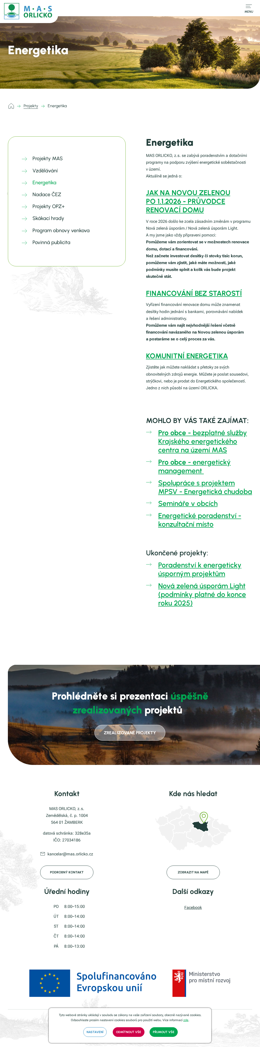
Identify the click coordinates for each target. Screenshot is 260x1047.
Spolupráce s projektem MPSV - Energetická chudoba (205, 487)
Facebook (193, 907)
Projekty (31, 105)
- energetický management (194, 466)
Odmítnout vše (128, 1032)
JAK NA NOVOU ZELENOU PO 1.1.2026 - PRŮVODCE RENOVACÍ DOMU (188, 201)
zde (185, 1020)
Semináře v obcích (188, 503)
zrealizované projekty (130, 732)
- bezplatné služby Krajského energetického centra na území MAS (202, 441)
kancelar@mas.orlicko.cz (70, 854)
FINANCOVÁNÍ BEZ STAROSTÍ (194, 293)
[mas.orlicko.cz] (29, 11)
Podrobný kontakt (67, 872)
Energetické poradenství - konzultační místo (199, 519)
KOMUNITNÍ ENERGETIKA (187, 356)
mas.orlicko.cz (12, 106)
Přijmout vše (163, 1032)
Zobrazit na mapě (193, 872)
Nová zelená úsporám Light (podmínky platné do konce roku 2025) (202, 594)
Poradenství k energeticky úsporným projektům (199, 569)
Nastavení (95, 1032)
